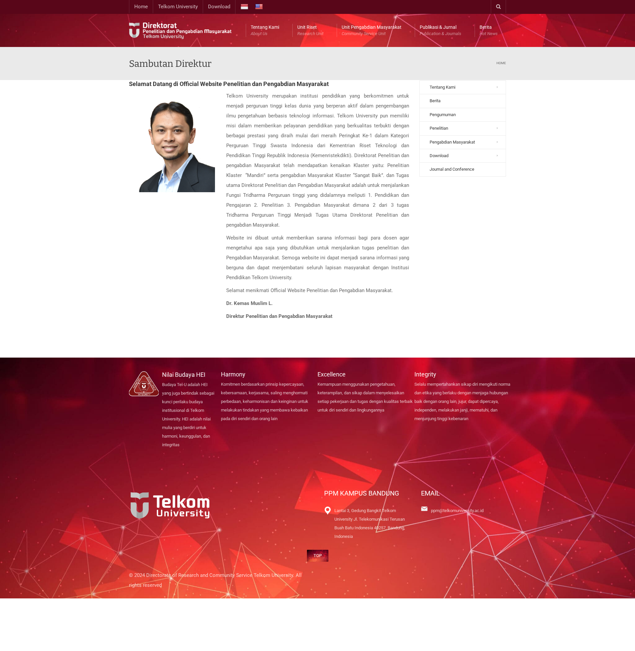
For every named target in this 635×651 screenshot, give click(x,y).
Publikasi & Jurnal (440, 30)
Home (141, 7)
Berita (489, 30)
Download (219, 7)
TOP (318, 555)
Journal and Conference (452, 169)
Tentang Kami (265, 30)
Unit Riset (310, 30)
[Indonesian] (245, 7)
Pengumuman (443, 114)
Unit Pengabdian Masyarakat (372, 30)
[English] (260, 7)
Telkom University (178, 7)
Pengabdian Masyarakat (452, 142)
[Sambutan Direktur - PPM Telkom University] (180, 30)
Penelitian (439, 128)
